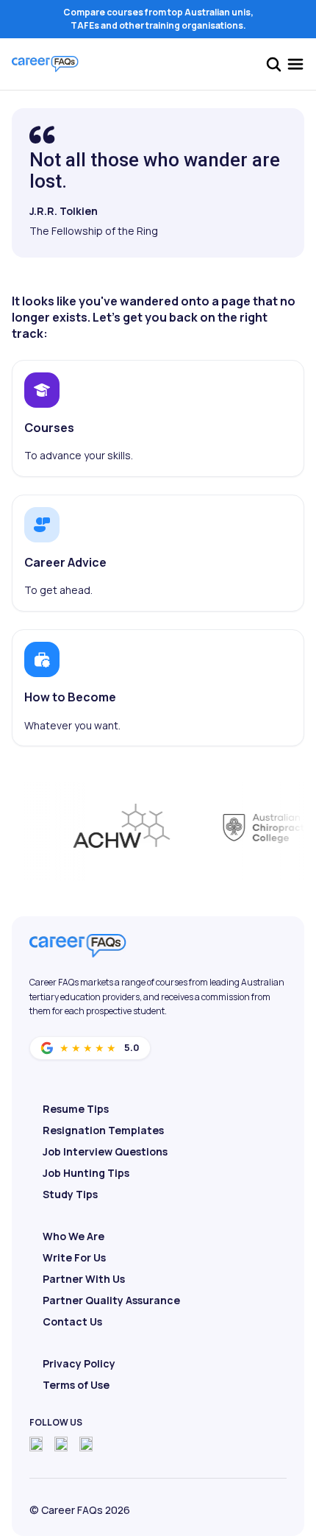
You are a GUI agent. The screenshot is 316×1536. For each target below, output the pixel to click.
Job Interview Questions (105, 1151)
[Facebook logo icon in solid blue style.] (36, 1444)
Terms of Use (76, 1385)
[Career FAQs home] (45, 64)
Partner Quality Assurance (111, 1300)
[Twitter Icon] (61, 1444)
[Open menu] (295, 64)
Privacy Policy (79, 1363)
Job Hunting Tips (86, 1173)
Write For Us (74, 1257)
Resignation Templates (103, 1130)
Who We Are (73, 1236)
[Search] (273, 64)
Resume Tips (76, 1109)
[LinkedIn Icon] (86, 1444)
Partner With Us (84, 1279)
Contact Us (72, 1321)
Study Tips (70, 1194)
